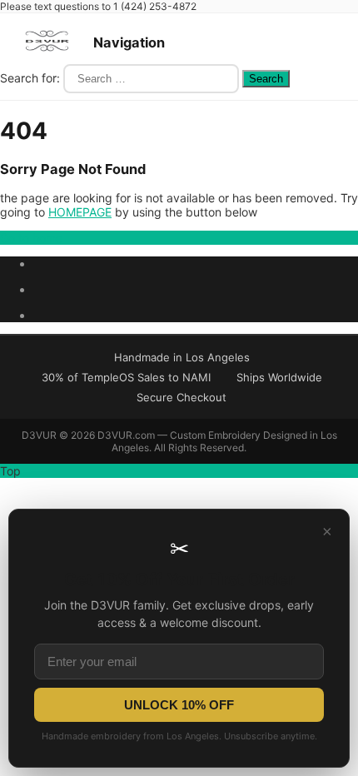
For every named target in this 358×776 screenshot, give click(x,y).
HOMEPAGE (80, 212)
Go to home (31, 238)
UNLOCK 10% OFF (179, 705)
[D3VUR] (46, 57)
